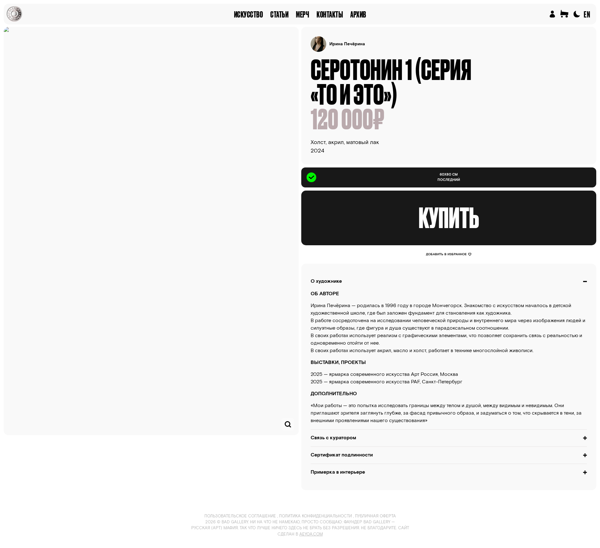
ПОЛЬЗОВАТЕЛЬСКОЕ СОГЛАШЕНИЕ (240, 516)
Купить (448, 218)
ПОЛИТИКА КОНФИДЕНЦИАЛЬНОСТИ (315, 516)
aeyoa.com (311, 534)
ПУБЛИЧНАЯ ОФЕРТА (375, 516)
